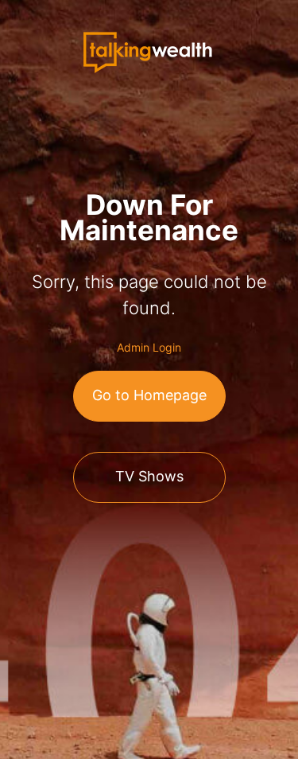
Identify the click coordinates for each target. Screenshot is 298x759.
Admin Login (149, 347)
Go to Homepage (149, 395)
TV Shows (149, 476)
